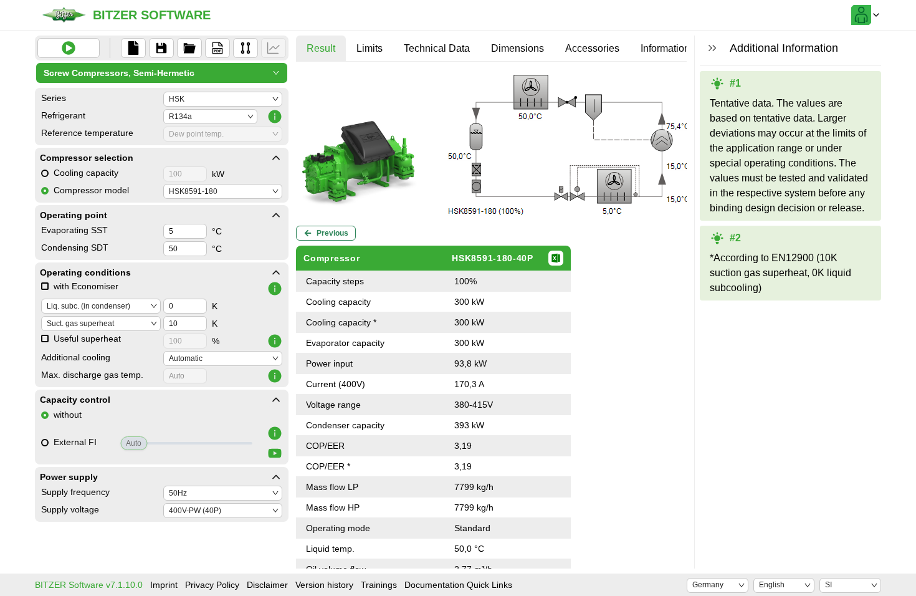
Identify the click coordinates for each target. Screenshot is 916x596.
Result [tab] (321, 48)
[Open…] (189, 48)
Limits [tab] (369, 48)
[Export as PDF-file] (217, 48)
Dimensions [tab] (517, 48)
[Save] (161, 48)
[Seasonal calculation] (273, 48)
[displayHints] (712, 48)
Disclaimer (267, 585)
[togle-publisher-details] (276, 157)
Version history (324, 585)
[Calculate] (68, 48)
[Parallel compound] (245, 48)
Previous (332, 233)
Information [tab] (665, 48)
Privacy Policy (212, 585)
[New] (133, 48)
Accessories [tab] (592, 48)
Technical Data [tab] (437, 48)
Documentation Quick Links (458, 585)
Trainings (379, 585)
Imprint (164, 585)
